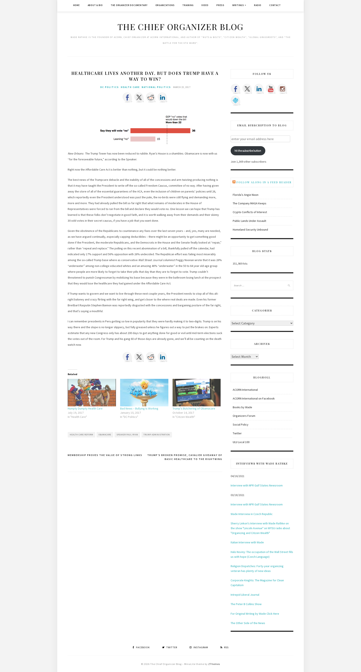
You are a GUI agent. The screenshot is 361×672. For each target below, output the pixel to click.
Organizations (165, 5)
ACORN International (245, 390)
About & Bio (95, 5)
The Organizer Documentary (129, 5)
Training (187, 5)
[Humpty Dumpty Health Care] (92, 392)
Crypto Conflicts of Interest (250, 212)
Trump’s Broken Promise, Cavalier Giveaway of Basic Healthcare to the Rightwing (184, 457)
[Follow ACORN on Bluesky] (236, 100)
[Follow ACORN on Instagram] (282, 89)
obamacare (105, 434)
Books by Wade (242, 407)
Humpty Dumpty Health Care (85, 408)
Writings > (239, 5)
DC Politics (109, 87)
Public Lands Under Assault (249, 221)
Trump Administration (157, 434)
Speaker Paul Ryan (127, 434)
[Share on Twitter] (139, 97)
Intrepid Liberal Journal (245, 595)
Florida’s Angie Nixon (245, 195)
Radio (257, 5)
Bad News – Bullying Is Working (139, 408)
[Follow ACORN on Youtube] (271, 89)
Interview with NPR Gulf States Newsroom (257, 485)
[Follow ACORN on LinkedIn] (259, 89)
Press (220, 5)
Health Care (130, 87)
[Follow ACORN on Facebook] (236, 89)
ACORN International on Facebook (254, 398)
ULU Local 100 (241, 442)
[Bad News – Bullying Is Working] (144, 392)
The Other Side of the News (248, 623)
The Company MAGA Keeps (249, 203)
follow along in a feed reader (264, 182)
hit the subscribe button (248, 150)
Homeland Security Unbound (250, 229)
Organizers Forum (244, 416)
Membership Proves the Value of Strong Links (105, 455)
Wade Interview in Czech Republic (252, 514)
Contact (275, 5)
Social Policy (240, 424)
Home (76, 5)
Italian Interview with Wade (247, 542)
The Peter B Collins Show (246, 604)
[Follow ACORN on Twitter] (247, 89)
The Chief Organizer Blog (180, 26)
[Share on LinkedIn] (163, 97)
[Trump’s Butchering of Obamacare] (197, 392)
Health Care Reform (81, 434)
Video (204, 5)
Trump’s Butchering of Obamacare (194, 408)
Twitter (237, 433)
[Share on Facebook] (127, 97)
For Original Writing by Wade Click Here (255, 613)
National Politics (156, 87)
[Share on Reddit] (151, 97)
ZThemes (214, 664)
